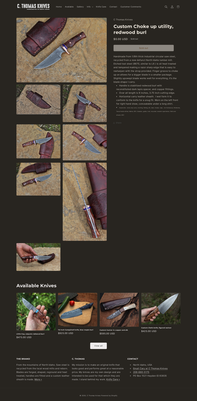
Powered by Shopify (109, 395)
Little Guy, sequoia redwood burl (30, 334)
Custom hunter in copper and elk (114, 330)
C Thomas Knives (94, 395)
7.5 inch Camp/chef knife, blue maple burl (75, 330)
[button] (89, 7)
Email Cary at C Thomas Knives (150, 368)
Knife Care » (113, 379)
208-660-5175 (141, 372)
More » (38, 379)
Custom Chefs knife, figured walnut (156, 328)
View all (98, 346)
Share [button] (119, 123)
